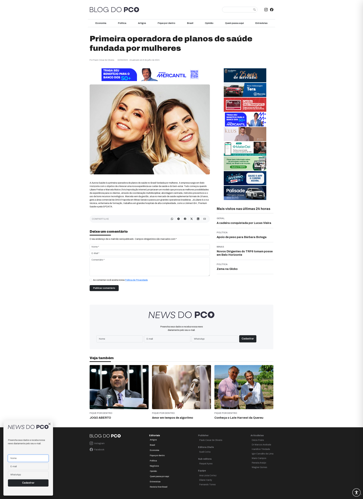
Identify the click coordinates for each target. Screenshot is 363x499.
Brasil (190, 23)
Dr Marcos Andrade (261, 444)
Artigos (142, 23)
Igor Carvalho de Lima (262, 453)
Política (122, 23)
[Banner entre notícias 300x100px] (245, 119)
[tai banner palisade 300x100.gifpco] (245, 193)
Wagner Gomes (259, 467)
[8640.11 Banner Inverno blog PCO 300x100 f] (245, 178)
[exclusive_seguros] (245, 75)
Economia (100, 23)
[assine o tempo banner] (245, 163)
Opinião (209, 23)
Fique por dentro (166, 23)
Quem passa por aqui (159, 476)
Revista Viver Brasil (158, 487)
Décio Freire (258, 440)
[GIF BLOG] (245, 104)
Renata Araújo (259, 463)
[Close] (49, 424)
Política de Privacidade (136, 280)
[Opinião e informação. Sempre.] (114, 9)
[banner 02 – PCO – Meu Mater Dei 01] (245, 149)
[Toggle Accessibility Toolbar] (356, 492)
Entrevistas (261, 23)
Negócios (154, 466)
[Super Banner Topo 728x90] (149, 74)
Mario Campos (259, 458)
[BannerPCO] (245, 134)
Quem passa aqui (234, 23)
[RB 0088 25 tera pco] (245, 90)
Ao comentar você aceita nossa (120, 280)
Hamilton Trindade (261, 449)
